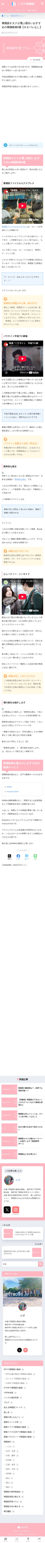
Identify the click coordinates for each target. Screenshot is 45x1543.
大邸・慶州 (12, 1455)
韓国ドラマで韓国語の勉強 (16, 1427)
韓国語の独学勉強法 (13, 1492)
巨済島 (10, 1460)
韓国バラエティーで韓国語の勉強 (19, 1437)
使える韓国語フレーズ (14, 1407)
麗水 (9, 1487)
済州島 (10, 1474)
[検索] (40, 1264)
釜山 (9, 1483)
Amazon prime (13, 792)
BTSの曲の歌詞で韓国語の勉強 (20, 1374)
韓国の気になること (13, 1417)
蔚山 (9, 1478)
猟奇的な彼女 (20, 479)
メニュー (17, 1541)
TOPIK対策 (10, 1393)
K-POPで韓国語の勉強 (14, 1388)
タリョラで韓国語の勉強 (17, 1379)
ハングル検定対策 (12, 1398)
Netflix (9, 787)
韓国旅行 (9, 1442)
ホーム (10, 10)
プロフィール (20, 10)
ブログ (8, 1402)
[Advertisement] (22, 114)
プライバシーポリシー (22, 1531)
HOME (24, 1527)
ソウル (10, 1447)
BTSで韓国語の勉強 (14, 1369)
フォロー (28, 1541)
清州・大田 (12, 1469)
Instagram (15, 1214)
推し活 (8, 1412)
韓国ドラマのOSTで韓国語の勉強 (19, 1432)
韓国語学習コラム (20, 865)
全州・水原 (12, 1451)
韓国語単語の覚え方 (13, 1497)
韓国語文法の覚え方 (13, 1506)
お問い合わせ (32, 10)
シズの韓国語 (26, 3)
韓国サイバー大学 (13, 1422)
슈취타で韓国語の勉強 (16, 1383)
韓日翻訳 (9, 1511)
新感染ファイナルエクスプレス (15, 227)
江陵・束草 (12, 1465)
